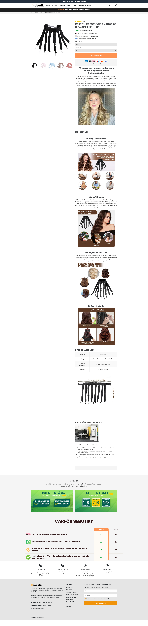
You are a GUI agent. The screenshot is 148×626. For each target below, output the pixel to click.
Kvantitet (78, 48)
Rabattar (55, 5)
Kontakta (89, 5)
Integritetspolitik (71, 597)
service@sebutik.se (37, 608)
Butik (48, 5)
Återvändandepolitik (72, 604)
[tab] (96, 468)
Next (70, 39)
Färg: (78, 41)
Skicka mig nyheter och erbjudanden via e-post (97, 598)
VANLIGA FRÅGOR (71, 592)
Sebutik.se (41, 617)
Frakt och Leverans (72, 595)
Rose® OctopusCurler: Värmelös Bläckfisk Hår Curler (47, 12)
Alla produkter (70, 587)
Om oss (68, 606)
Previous (32, 39)
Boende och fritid (66, 5)
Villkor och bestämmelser (70, 600)
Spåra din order (79, 5)
